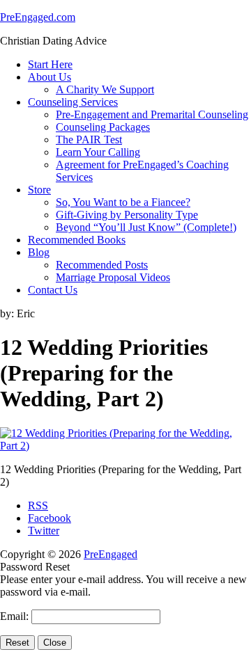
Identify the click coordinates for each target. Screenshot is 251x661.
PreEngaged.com (37, 17)
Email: (15, 616)
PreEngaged (110, 554)
